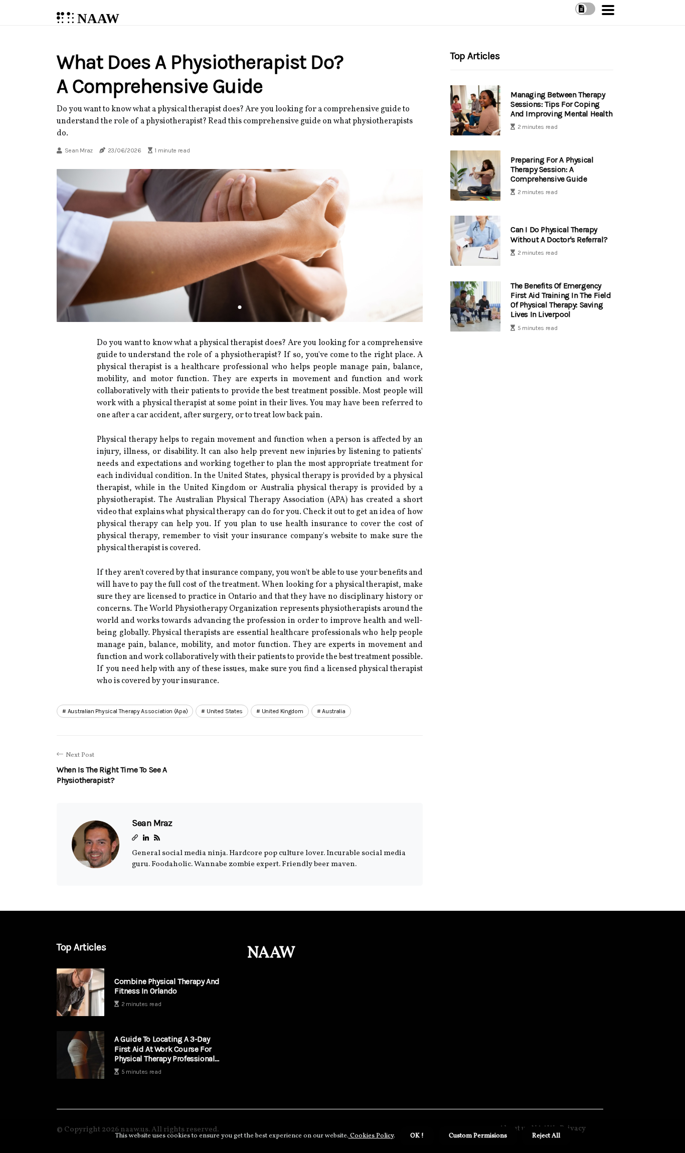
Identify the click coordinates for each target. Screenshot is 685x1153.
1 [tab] (240, 307)
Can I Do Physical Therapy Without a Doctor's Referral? (559, 234)
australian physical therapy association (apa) (128, 711)
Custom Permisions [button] (478, 1135)
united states (225, 711)
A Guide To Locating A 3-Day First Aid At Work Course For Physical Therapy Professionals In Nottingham (166, 1048)
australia (333, 711)
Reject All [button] (546, 1135)
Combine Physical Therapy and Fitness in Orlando (167, 986)
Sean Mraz (79, 150)
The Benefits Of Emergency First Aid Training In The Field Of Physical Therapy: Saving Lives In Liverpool (560, 300)
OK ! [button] (417, 1135)
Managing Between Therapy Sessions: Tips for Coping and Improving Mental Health (561, 104)
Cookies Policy (371, 1135)
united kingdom (282, 711)
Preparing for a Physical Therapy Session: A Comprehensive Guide (551, 169)
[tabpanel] (240, 245)
